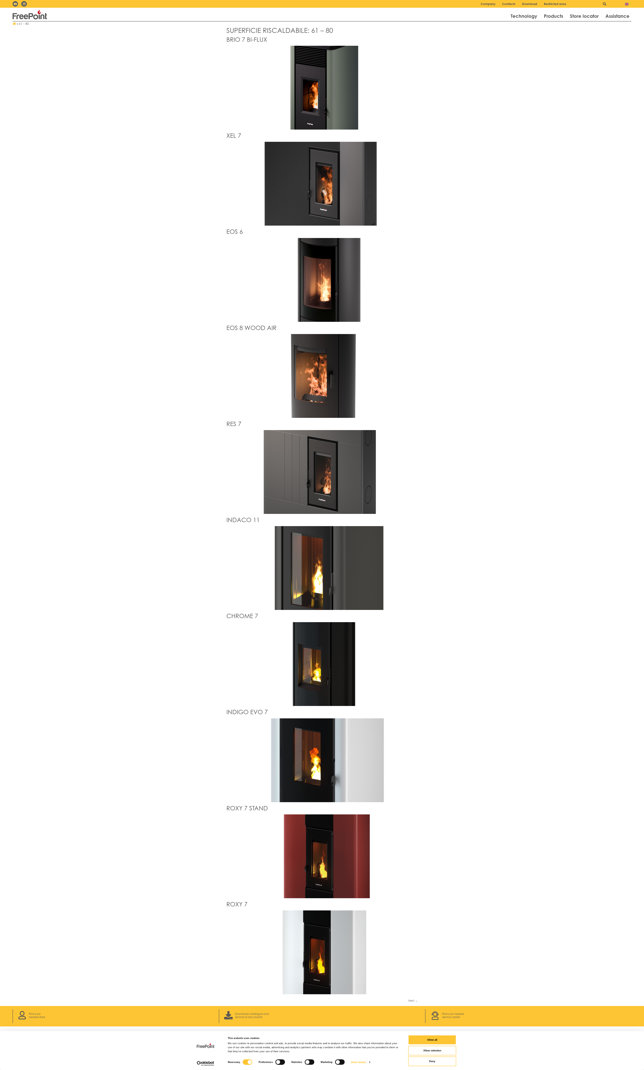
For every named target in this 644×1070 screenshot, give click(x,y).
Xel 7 (233, 135)
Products (553, 16)
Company (488, 4)
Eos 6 (234, 231)
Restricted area (555, 4)
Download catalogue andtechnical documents (252, 1015)
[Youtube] (15, 4)
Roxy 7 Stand (247, 808)
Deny (432, 1061)
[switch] (280, 1062)
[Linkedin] (24, 4)
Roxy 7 (237, 904)
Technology (524, 16)
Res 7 (233, 423)
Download (529, 4)
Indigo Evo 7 (247, 712)
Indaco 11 (243, 519)
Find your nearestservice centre (453, 1015)
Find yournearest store (37, 1015)
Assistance (617, 16)
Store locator (584, 16)
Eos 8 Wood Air (251, 327)
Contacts (508, 4)
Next (413, 1000)
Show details (358, 1062)
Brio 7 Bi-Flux (246, 39)
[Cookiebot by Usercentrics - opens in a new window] (205, 1063)
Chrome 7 (242, 615)
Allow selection (432, 1050)
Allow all (432, 1039)
